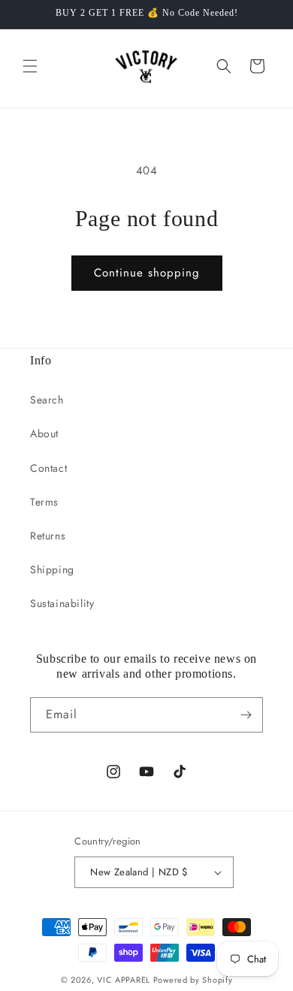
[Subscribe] (245, 715)
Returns (47, 535)
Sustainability (62, 603)
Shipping (52, 569)
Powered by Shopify (193, 980)
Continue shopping (147, 272)
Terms (44, 501)
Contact (48, 468)
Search (47, 399)
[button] (30, 66)
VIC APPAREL (123, 980)
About (44, 433)
